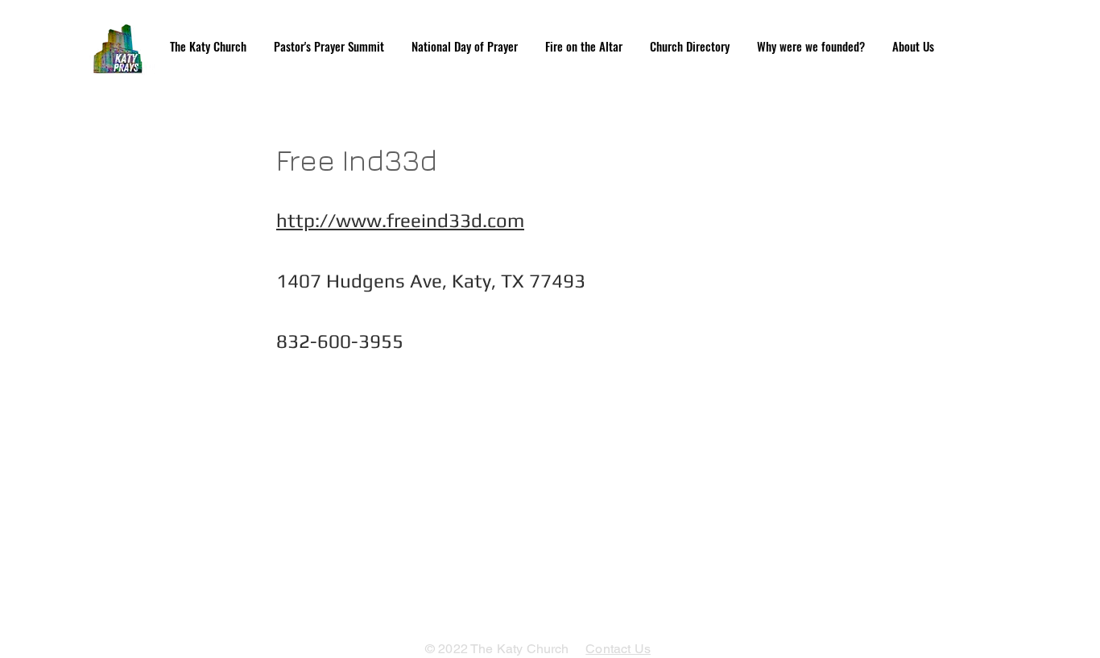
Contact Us (618, 648)
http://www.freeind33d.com (400, 220)
